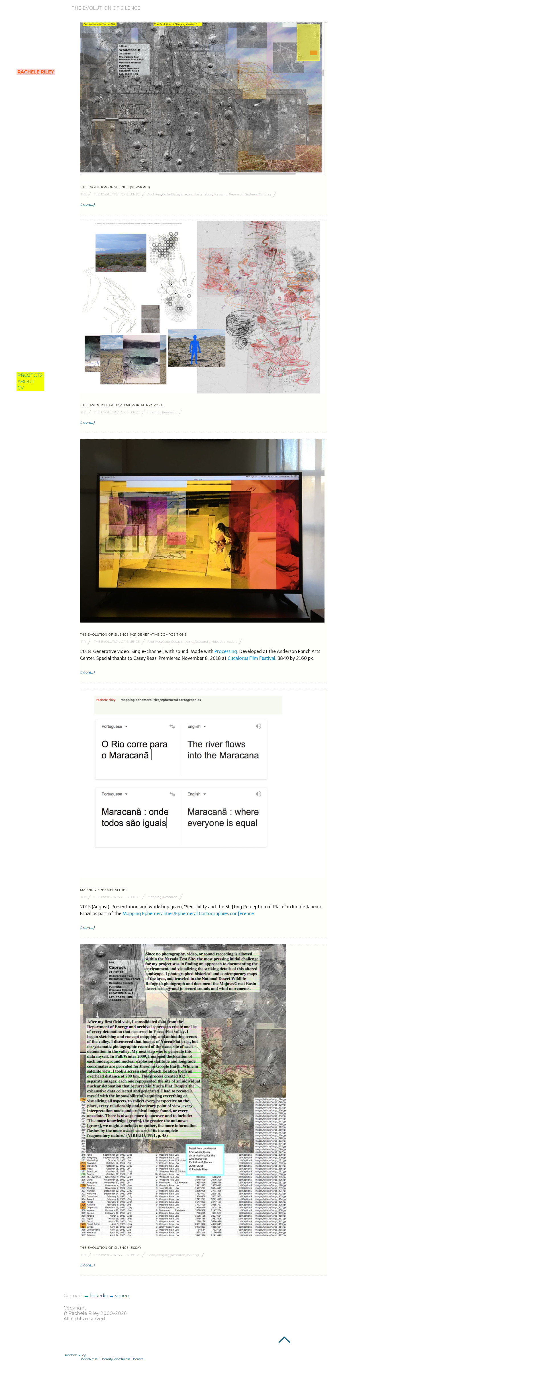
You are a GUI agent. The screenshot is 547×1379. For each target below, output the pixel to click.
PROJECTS (30, 375)
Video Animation (224, 642)
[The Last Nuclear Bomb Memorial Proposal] (202, 392)
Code (166, 194)
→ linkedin (96, 1295)
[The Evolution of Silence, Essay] (183, 1234)
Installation (203, 194)
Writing (265, 194)
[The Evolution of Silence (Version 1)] (202, 173)
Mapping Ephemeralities (103, 890)
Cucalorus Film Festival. (252, 658)
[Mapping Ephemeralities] (202, 876)
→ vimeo (119, 1295)
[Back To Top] (284, 1340)
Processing (226, 651)
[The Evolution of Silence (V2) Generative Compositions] (202, 621)
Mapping (221, 194)
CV (20, 388)
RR (83, 194)
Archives (154, 194)
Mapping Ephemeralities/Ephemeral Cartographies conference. (189, 913)
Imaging (186, 194)
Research (236, 194)
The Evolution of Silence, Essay (111, 1248)
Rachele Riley (75, 1355)
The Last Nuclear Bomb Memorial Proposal (122, 405)
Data (175, 194)
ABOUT (26, 381)
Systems (251, 194)
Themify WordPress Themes (121, 1359)
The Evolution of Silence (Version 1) (115, 187)
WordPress (89, 1359)
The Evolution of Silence (117, 194)
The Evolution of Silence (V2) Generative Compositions (133, 635)
